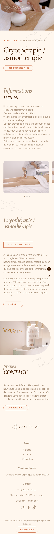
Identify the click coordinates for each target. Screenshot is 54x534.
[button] (24, 196)
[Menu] (42, 7)
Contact (27, 454)
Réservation (27, 459)
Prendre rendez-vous (18, 68)
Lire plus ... (13, 304)
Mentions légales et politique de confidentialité (27, 474)
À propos (27, 450)
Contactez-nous (16, 407)
